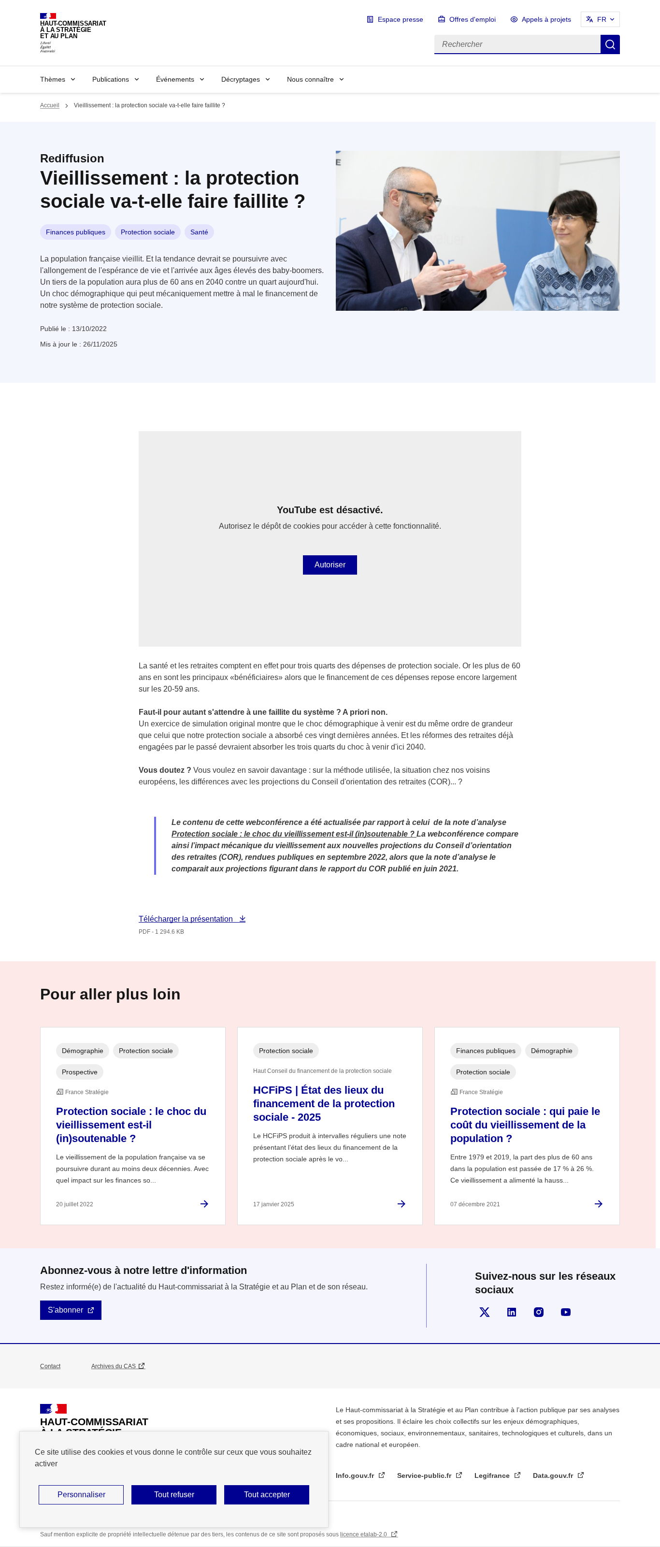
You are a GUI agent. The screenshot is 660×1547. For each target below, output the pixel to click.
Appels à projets (546, 19)
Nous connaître (310, 79)
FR (601, 19)
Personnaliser (81, 1494)
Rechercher (610, 44)
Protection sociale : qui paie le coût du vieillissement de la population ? (525, 1124)
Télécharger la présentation (187, 919)
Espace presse (400, 19)
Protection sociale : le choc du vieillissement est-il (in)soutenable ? (131, 1124)
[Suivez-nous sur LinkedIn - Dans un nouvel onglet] (511, 1312)
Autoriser (330, 565)
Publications (110, 79)
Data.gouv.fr (554, 1475)
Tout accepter (267, 1494)
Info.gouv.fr (356, 1475)
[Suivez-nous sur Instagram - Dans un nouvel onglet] (538, 1312)
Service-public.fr (425, 1475)
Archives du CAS (113, 1366)
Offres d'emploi (472, 19)
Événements (175, 79)
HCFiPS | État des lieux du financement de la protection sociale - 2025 (324, 1103)
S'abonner (65, 1310)
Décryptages (240, 79)
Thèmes (52, 79)
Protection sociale (148, 232)
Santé (199, 232)
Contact (50, 1366)
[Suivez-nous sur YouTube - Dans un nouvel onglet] (565, 1312)
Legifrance (493, 1475)
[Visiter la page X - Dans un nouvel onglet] (484, 1312)
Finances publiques (75, 232)
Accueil (49, 105)
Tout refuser (174, 1494)
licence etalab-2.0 (364, 1534)
